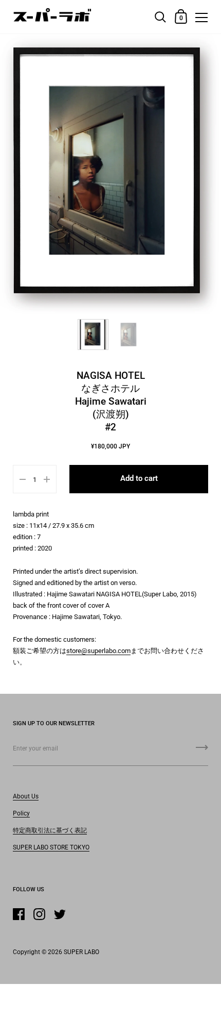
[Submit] (202, 1003)
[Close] (205, 933)
